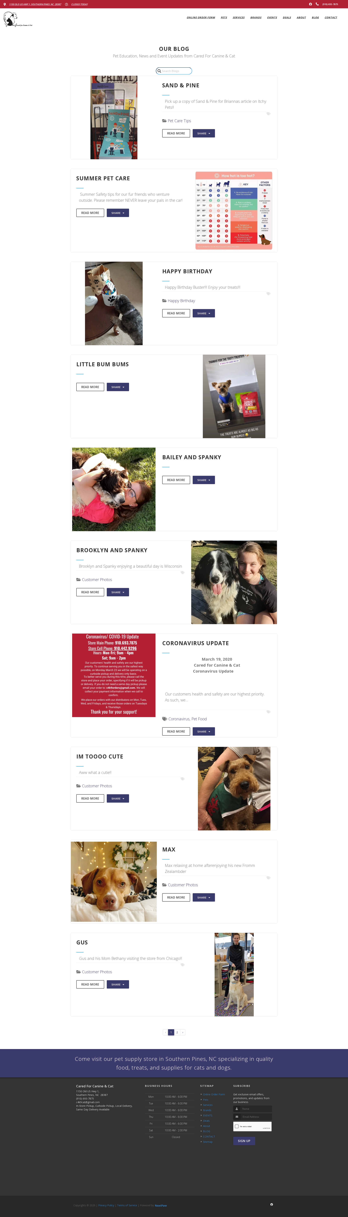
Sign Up (244, 1141)
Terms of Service (127, 1205)
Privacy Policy (106, 1205)
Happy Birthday (181, 300)
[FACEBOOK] (310, 4)
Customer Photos (97, 579)
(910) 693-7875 (85, 1098)
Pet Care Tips (179, 120)
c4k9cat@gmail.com (88, 1102)
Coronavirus (179, 718)
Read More (176, 133)
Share (202, 133)
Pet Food (199, 718)
